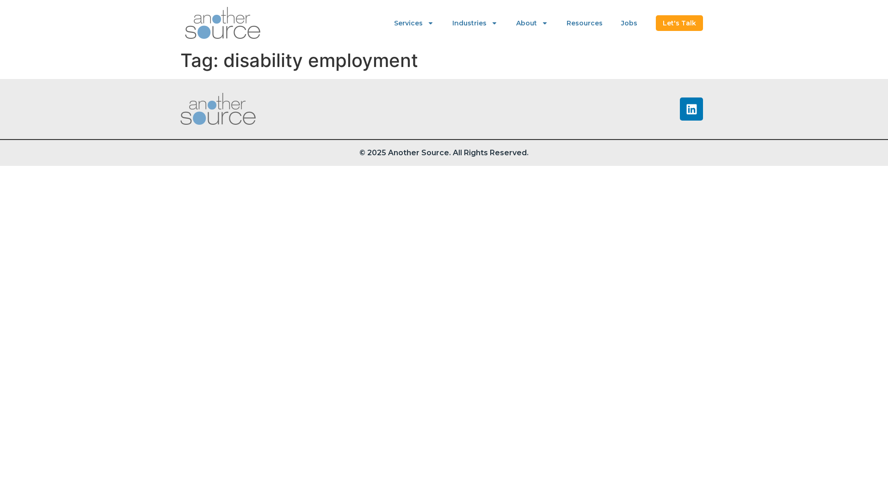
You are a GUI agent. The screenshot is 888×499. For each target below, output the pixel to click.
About (526, 23)
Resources (585, 23)
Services (408, 23)
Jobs (629, 23)
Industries (469, 23)
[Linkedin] (691, 109)
